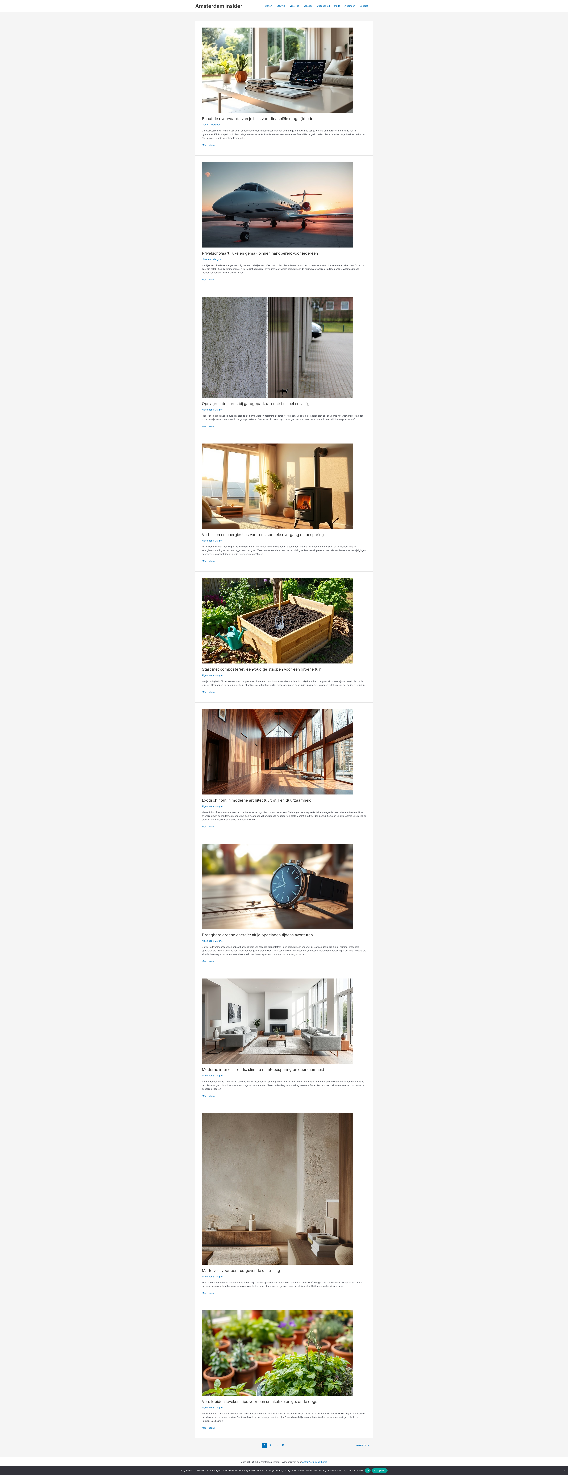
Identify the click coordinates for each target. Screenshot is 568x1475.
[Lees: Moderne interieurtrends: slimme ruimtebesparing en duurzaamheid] (277, 1021)
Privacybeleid (379, 1470)
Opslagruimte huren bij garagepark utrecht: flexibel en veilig (256, 403)
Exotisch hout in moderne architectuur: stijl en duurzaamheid (257, 800)
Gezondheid (323, 5)
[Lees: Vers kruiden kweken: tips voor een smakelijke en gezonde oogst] (277, 1352)
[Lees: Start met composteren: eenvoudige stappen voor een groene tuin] (277, 620)
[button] (369, 6)
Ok (368, 1470)
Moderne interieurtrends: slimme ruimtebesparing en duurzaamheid (263, 1069)
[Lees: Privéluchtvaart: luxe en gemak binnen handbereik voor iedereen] (277, 204)
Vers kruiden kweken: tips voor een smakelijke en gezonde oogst (260, 1401)
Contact (364, 5)
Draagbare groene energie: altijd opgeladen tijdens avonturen (257, 935)
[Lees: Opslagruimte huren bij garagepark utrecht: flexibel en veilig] (277, 347)
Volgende (362, 1445)
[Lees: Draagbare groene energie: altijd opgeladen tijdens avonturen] (277, 886)
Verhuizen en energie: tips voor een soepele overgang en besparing (263, 534)
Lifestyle (280, 5)
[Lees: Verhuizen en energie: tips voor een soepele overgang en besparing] (277, 486)
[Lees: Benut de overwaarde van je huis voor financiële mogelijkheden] (277, 70)
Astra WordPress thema (314, 1461)
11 (283, 1445)
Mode (337, 5)
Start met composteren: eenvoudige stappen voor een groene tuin (261, 669)
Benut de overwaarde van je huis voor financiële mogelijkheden (259, 118)
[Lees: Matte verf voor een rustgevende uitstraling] (277, 1188)
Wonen (268, 5)
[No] (564, 1470)
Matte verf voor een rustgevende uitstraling (241, 1270)
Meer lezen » (209, 145)
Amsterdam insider (218, 6)
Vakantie (308, 5)
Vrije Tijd (294, 5)
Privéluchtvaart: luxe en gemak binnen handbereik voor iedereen (260, 253)
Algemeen (349, 5)
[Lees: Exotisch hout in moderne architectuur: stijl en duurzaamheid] (277, 751)
